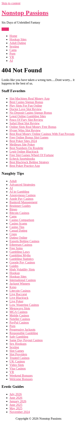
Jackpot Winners (19, 283)
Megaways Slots (19, 308)
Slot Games (16, 350)
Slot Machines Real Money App (29, 98)
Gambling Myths (20, 255)
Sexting (14, 46)
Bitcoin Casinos (19, 213)
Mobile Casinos (19, 315)
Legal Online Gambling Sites (27, 116)
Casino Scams (18, 223)
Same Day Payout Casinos (26, 340)
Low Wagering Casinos (24, 304)
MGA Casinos (18, 312)
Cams (13, 50)
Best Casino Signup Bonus (26, 102)
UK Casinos (17, 361)
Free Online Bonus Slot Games (28, 137)
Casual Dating (18, 230)
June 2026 (15, 397)
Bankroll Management (23, 202)
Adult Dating (17, 43)
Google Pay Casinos (22, 262)
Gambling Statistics (21, 259)
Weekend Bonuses (21, 375)
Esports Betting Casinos (24, 241)
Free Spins (16, 248)
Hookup (14, 273)
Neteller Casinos (19, 319)
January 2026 (17, 401)
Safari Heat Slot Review (24, 123)
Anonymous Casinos (22, 195)
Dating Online (18, 237)
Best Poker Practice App (24, 165)
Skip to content (11, 3)
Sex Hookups (17, 343)
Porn (12, 53)
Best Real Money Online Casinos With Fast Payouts (41, 134)
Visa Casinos (17, 368)
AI (11, 60)
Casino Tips (16, 227)
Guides (13, 266)
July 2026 (15, 394)
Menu (5, 29)
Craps (13, 234)
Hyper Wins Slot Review (25, 130)
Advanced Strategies (22, 184)
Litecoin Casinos (19, 290)
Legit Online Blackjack (23, 151)
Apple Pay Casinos (21, 198)
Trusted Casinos (19, 358)
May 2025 (15, 408)
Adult (13, 181)
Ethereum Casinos (20, 244)
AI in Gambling (19, 191)
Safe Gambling (18, 336)
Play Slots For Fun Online (25, 105)
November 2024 (19, 412)
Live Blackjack (18, 297)
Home (13, 36)
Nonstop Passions (25, 12)
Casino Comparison (21, 220)
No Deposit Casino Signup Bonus (30, 112)
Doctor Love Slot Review (25, 109)
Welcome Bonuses (21, 379)
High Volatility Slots (22, 269)
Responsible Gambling (23, 333)
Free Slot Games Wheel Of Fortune (31, 155)
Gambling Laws (19, 251)
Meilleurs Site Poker (22, 144)
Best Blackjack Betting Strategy (29, 162)
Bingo (13, 209)
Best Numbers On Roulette (26, 148)
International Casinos (22, 280)
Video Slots (16, 365)
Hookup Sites (17, 39)
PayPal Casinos (19, 322)
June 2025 (15, 404)
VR (11, 57)
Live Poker (16, 301)
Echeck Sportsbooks (22, 158)
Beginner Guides (20, 205)
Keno (12, 287)
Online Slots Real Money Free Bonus (32, 126)
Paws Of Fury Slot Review (26, 119)
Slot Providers (18, 354)
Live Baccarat (18, 294)
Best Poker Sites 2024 (23, 141)
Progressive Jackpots (22, 329)
